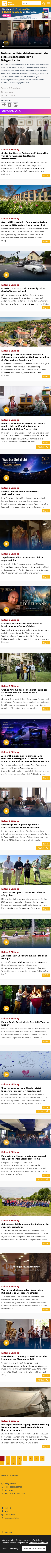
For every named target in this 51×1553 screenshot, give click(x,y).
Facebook (9, 1532)
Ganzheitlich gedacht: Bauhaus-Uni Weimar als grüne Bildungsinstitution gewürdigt (24, 223)
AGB (6, 1511)
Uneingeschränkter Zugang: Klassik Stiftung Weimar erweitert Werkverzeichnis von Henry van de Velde (25, 1427)
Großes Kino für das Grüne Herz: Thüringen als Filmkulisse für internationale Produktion (24, 692)
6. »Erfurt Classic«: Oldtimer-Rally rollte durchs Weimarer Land (23, 290)
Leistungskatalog (12, 1518)
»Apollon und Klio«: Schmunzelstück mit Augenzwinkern (23, 559)
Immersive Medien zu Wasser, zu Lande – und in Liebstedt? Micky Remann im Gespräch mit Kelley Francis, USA (23, 426)
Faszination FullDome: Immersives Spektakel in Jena (20, 493)
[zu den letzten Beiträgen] (19, 1463)
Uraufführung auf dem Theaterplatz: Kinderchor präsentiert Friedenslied (21, 1089)
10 (8, 1463)
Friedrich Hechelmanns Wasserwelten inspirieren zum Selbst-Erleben (21, 625)
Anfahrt (8, 1508)
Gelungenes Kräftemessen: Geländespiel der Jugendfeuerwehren (25, 1225)
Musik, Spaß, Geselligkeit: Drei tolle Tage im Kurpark (25, 1023)
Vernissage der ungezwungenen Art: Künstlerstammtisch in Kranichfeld (20, 826)
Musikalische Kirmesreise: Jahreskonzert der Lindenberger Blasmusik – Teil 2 (23, 1157)
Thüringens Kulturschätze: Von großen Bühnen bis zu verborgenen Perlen (22, 1291)
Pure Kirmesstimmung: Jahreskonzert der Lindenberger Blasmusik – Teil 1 (24, 1358)
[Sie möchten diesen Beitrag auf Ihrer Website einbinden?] (9, 104)
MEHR (45, 175)
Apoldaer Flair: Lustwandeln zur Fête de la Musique (24, 957)
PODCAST (42, 447)
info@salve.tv (10, 1483)
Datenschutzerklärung (38, 1543)
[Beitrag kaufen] (15, 104)
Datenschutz (10, 1514)
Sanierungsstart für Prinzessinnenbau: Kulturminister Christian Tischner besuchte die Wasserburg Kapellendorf (25, 357)
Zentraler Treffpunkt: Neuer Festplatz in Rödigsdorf (23, 894)
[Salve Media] (25, 13)
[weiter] (13, 1463)
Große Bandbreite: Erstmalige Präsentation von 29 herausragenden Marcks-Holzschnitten (24, 156)
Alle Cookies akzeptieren (34, 1548)
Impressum (9, 1490)
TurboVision (20, 1493)
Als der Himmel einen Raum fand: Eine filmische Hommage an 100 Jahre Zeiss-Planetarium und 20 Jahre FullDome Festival (25, 758)
